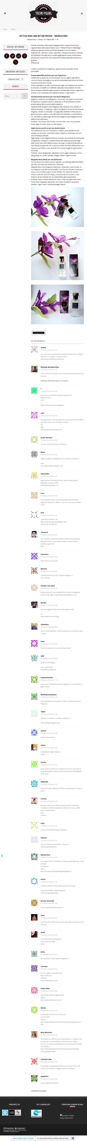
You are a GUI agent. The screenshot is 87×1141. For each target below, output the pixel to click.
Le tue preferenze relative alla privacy (53, 1138)
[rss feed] (15, 64)
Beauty (41, 39)
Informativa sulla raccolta (23, 1138)
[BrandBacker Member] (18, 1115)
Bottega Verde (38, 333)
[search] (25, 96)
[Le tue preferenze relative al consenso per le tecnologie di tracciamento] (2, 856)
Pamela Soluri (32, 39)
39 (57, 39)
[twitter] (12, 58)
